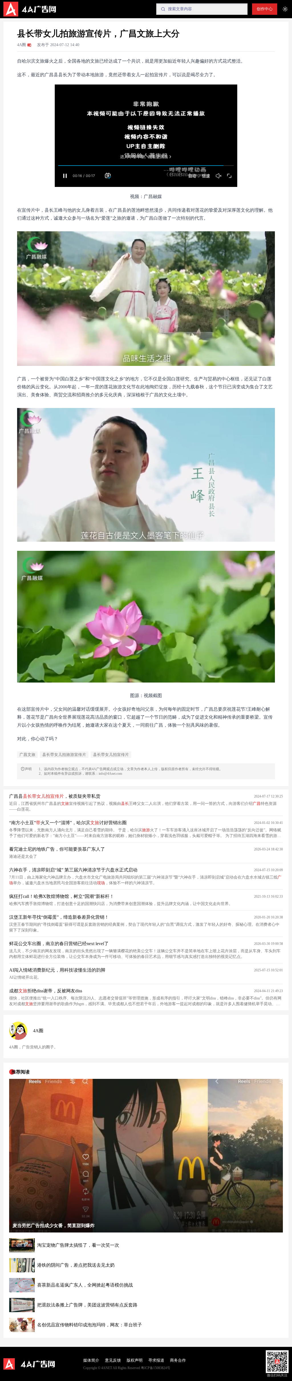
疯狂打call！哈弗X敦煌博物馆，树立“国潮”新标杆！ (61, 896)
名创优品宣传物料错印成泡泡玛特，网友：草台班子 (89, 1324)
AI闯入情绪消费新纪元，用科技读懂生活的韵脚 (57, 970)
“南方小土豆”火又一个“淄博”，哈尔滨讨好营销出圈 (68, 822)
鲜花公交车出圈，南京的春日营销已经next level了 (59, 943)
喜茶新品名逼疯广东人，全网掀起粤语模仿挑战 (85, 1285)
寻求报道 (156, 1360)
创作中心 (265, 9)
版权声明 (135, 1360)
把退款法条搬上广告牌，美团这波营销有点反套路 (87, 1304)
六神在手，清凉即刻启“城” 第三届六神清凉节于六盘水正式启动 (73, 869)
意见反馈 (113, 1360)
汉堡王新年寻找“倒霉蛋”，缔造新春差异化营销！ (59, 917)
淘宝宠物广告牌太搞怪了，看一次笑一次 (78, 1245)
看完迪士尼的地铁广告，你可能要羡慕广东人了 (57, 849)
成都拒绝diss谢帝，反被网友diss (45, 990)
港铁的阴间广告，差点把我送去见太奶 (76, 1265)
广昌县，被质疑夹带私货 (54, 796)
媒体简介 (91, 1360)
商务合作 (178, 1360)
